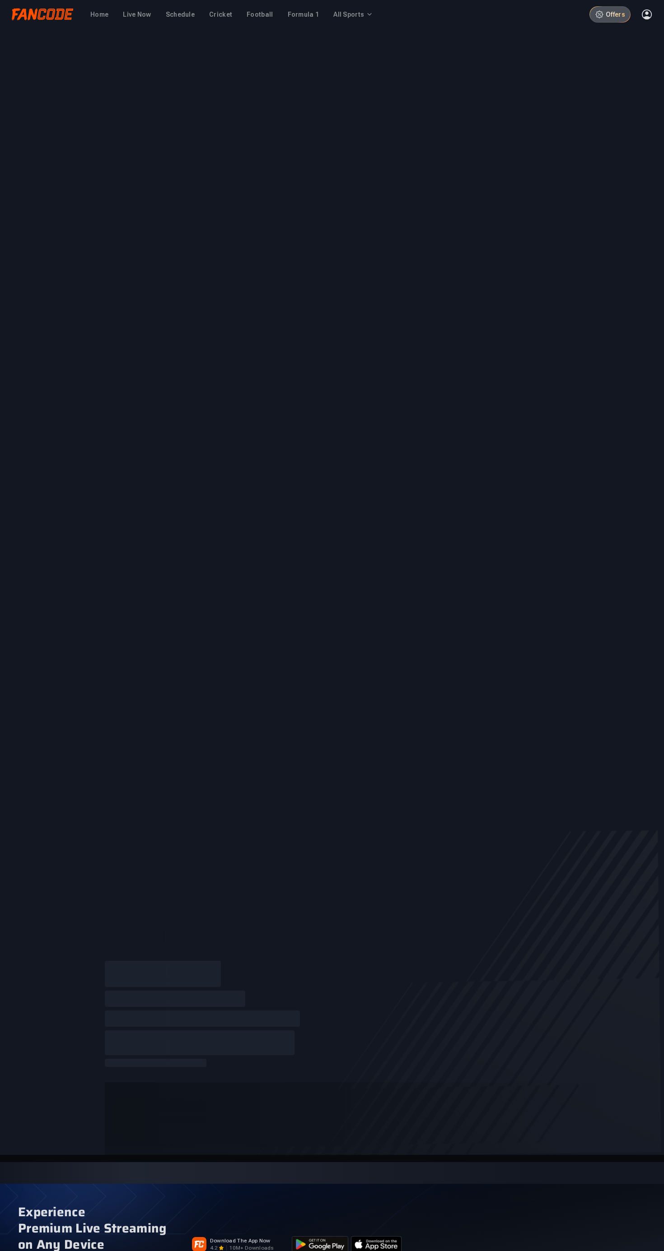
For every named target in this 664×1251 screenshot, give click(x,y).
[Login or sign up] (647, 14)
